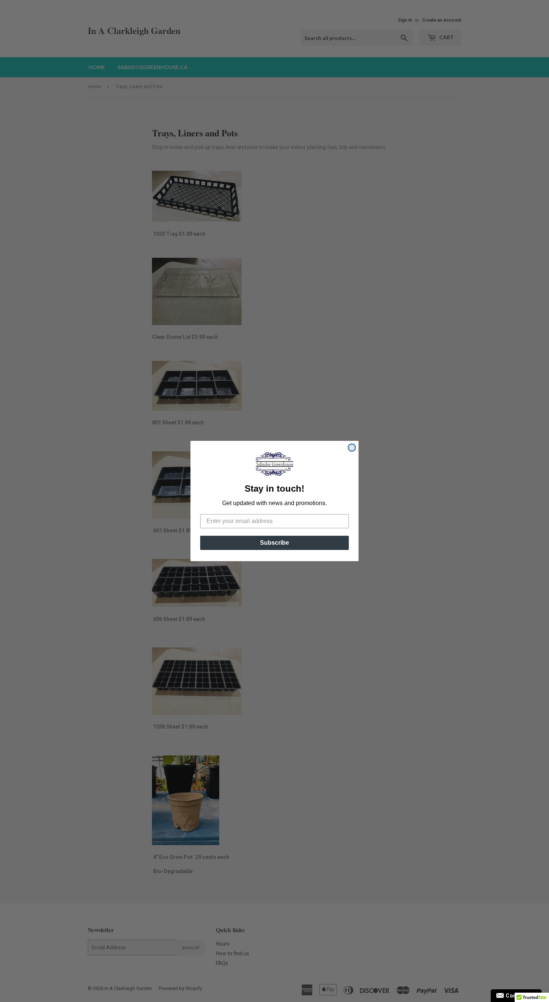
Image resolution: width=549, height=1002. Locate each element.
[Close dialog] (352, 447)
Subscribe (274, 542)
